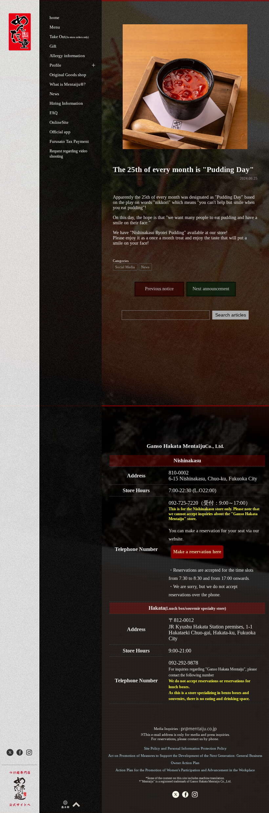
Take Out (69, 36)
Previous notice (159, 288)
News (54, 93)
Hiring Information (66, 103)
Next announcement (211, 288)
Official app (60, 131)
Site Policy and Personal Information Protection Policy (185, 748)
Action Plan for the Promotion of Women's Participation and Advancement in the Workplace (185, 770)
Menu (55, 27)
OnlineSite (59, 122)
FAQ (53, 112)
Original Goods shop (68, 74)
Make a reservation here (197, 551)
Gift (53, 46)
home (54, 17)
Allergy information (67, 55)
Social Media (125, 267)
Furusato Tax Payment (69, 141)
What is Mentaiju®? (68, 84)
